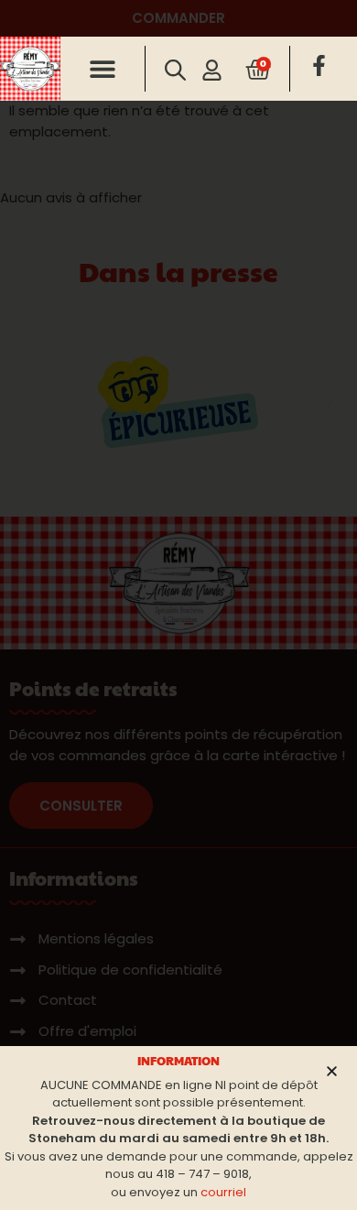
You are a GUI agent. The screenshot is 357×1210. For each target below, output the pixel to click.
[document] (178, 605)
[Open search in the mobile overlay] (174, 70)
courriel (223, 1192)
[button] (103, 69)
